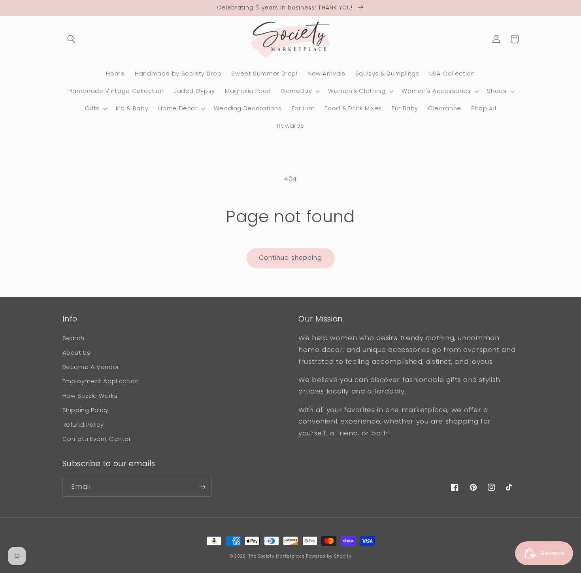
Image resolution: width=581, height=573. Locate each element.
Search (73, 338)
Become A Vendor (90, 367)
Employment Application (100, 381)
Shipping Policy (85, 410)
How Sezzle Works (90, 396)
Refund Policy (83, 425)
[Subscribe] (202, 486)
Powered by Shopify (328, 556)
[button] (71, 39)
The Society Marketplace (277, 556)
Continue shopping (290, 257)
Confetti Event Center (96, 439)
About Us (76, 353)
